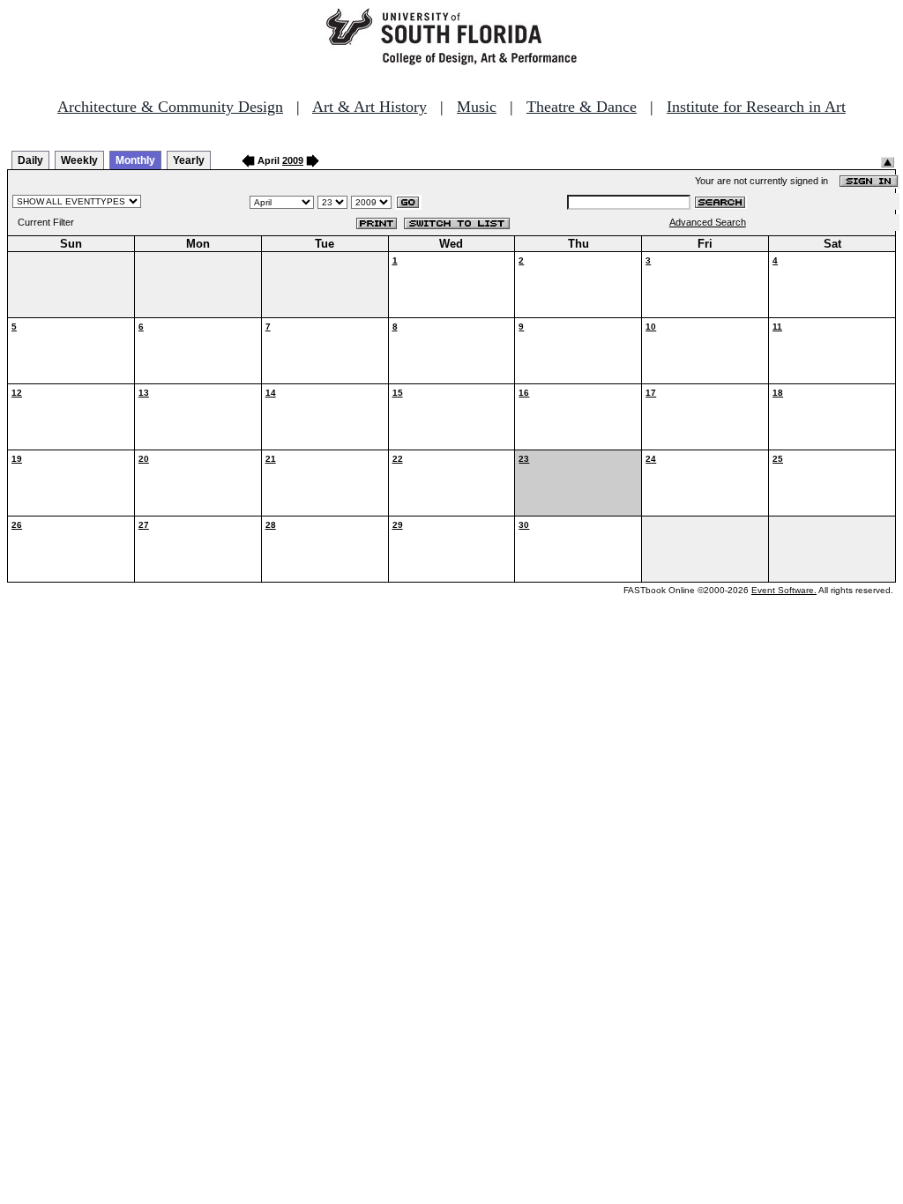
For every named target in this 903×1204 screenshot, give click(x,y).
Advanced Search (707, 222)
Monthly (135, 160)
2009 (292, 160)
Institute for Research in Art (756, 106)
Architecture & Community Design (170, 106)
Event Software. (784, 590)
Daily (30, 160)
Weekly (79, 160)
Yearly (189, 160)
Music (476, 106)
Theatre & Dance (581, 106)
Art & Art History (369, 106)
